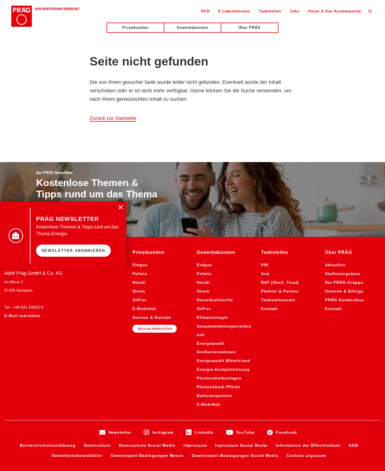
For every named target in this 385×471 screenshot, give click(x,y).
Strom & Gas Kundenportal (334, 11)
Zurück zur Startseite (113, 118)
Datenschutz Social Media (147, 445)
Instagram (163, 432)
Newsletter (120, 432)
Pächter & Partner (280, 291)
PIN (264, 265)
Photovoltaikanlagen (219, 378)
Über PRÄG (249, 27)
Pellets (139, 273)
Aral (265, 273)
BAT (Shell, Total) (280, 282)
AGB (353, 445)
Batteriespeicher (215, 395)
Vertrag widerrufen (154, 329)
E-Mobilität (144, 308)
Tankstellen (270, 11)
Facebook (286, 432)
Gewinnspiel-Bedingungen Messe (147, 455)
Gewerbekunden (192, 27)
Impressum (195, 445)
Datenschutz (97, 445)
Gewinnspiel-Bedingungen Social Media (235, 455)
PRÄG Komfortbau (344, 300)
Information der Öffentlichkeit (308, 445)
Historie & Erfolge (344, 291)
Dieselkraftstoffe (215, 300)
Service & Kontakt (151, 317)
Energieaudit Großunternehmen (216, 347)
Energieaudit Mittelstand (223, 360)
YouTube (245, 432)
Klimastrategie (212, 317)
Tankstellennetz (278, 300)
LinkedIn (203, 432)
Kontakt (269, 308)
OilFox (139, 300)
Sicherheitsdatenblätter (77, 455)
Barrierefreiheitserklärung (48, 445)
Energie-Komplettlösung (223, 369)
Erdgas (140, 265)
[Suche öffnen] (370, 11)
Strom (138, 291)
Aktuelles (335, 265)
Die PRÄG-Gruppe (344, 282)
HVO (205, 11)
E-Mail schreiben (22, 315)
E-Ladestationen (234, 11)
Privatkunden (135, 27)
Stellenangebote (342, 273)
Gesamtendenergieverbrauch (224, 330)
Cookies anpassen (306, 455)
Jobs (294, 11)
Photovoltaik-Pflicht (218, 387)
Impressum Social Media (241, 445)
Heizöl (139, 282)
